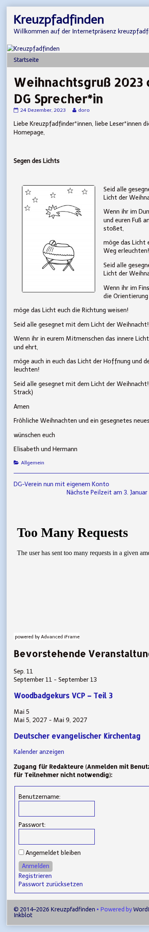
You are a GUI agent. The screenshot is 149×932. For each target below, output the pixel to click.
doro (84, 110)
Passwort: (32, 824)
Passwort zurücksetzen (51, 884)
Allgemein (32, 463)
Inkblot (23, 915)
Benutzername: (39, 796)
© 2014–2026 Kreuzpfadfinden (54, 909)
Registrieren (35, 876)
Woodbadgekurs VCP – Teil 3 (63, 695)
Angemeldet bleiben (53, 853)
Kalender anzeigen (39, 751)
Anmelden (35, 866)
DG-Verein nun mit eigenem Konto (61, 484)
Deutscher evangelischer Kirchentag (77, 736)
